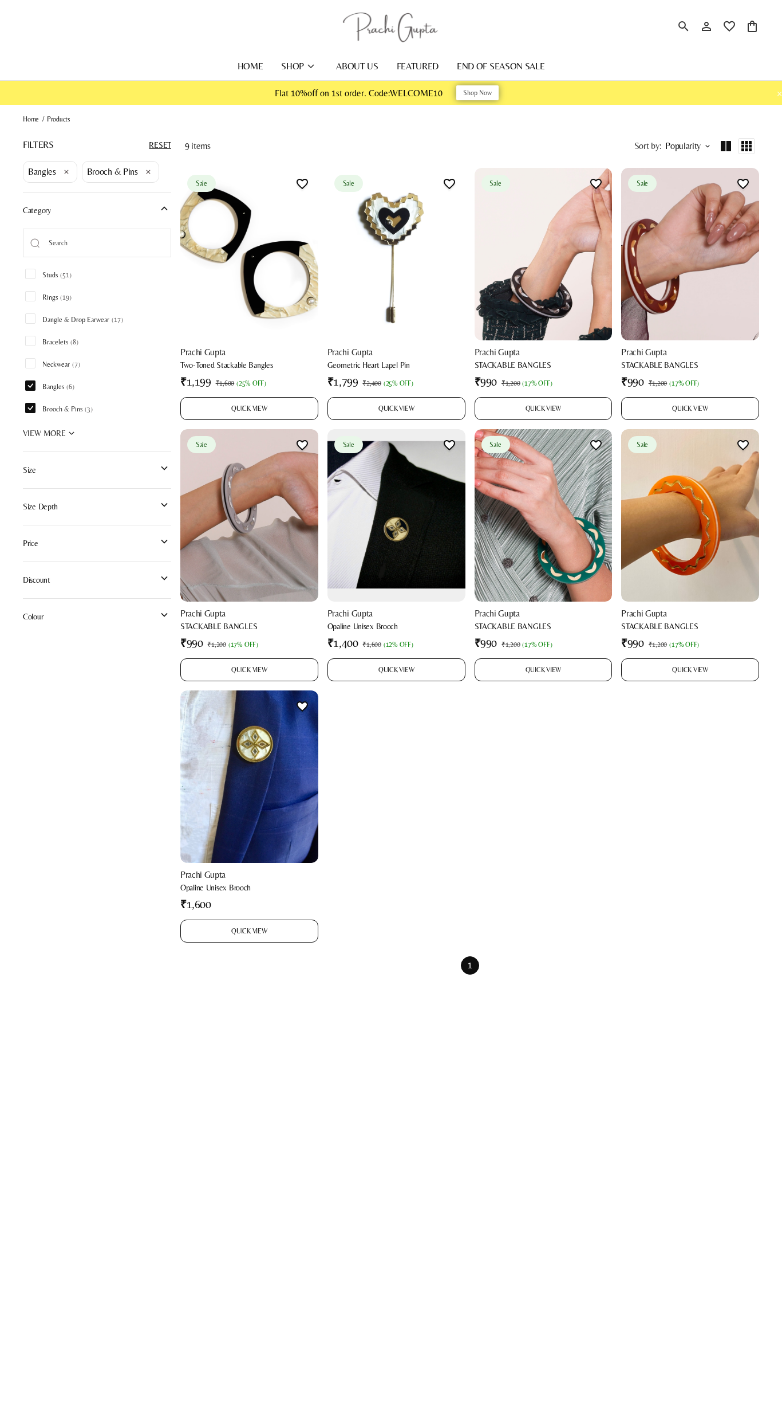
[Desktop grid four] (746, 146)
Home (31, 119)
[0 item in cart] (752, 26)
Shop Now (477, 93)
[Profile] (706, 26)
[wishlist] (729, 26)
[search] (683, 26)
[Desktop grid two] (726, 146)
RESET (160, 145)
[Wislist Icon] (302, 184)
